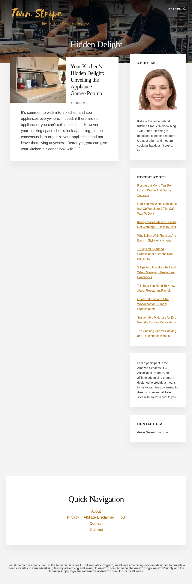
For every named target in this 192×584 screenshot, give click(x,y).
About (96, 511)
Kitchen (77, 103)
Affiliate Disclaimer (99, 517)
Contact (96, 523)
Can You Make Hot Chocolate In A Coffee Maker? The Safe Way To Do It (157, 208)
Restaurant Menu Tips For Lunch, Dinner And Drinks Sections (154, 190)
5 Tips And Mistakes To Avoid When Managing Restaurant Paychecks (156, 272)
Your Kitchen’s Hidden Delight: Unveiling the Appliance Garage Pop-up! (87, 79)
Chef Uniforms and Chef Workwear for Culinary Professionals (153, 304)
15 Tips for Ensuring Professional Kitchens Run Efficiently (155, 254)
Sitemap (96, 529)
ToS (122, 517)
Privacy (73, 517)
